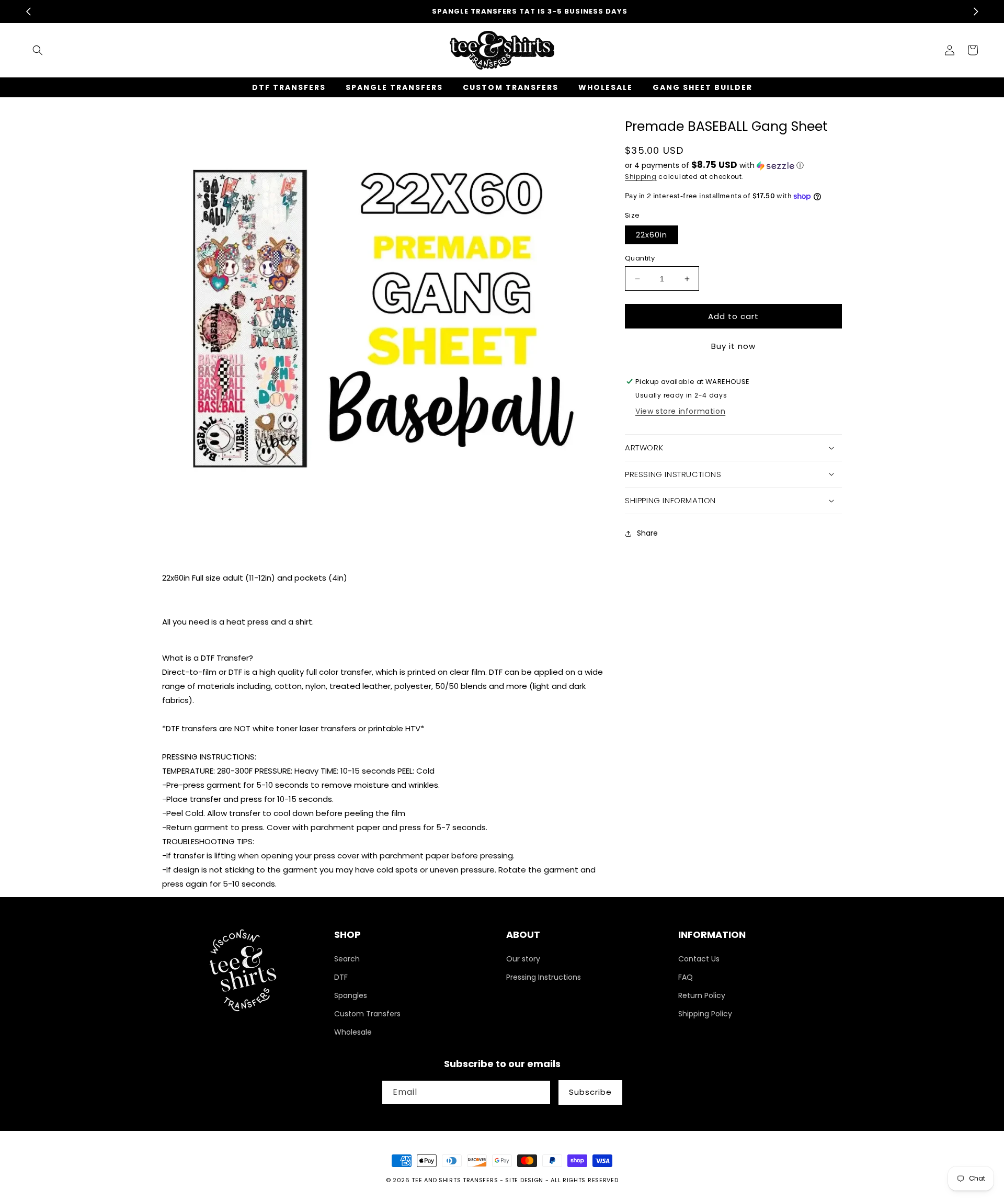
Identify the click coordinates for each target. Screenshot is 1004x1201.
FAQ (685, 977)
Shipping (641, 176)
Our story (523, 959)
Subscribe (590, 1091)
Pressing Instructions (543, 977)
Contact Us (699, 959)
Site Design (524, 1180)
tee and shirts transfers (455, 1180)
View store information (680, 411)
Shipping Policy (705, 1014)
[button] (37, 50)
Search (347, 959)
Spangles (350, 995)
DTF (341, 977)
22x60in (651, 235)
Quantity (640, 258)
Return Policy (701, 995)
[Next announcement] (975, 11)
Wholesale (353, 1032)
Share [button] (647, 533)
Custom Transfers (367, 1014)
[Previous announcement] (28, 11)
